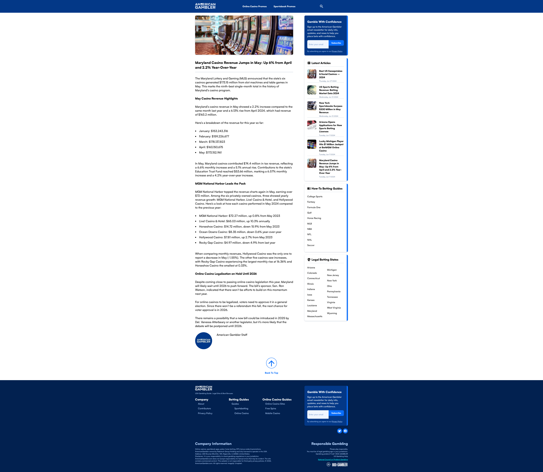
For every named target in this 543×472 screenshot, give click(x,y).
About (201, 403)
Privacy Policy (337, 51)
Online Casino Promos (255, 6)
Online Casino (241, 413)
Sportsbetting (241, 408)
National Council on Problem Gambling (333, 459)
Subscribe (336, 43)
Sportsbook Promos (284, 6)
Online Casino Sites (275, 403)
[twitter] (339, 430)
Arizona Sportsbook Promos (293, 14)
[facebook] (345, 430)
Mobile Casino (272, 413)
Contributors (204, 408)
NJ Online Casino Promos (261, 14)
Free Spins (270, 408)
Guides (235, 403)
